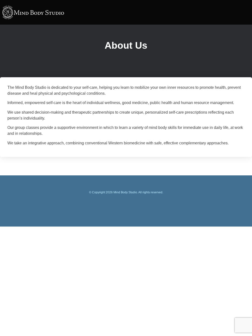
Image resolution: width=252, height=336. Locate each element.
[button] (237, 12)
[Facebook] (126, 205)
